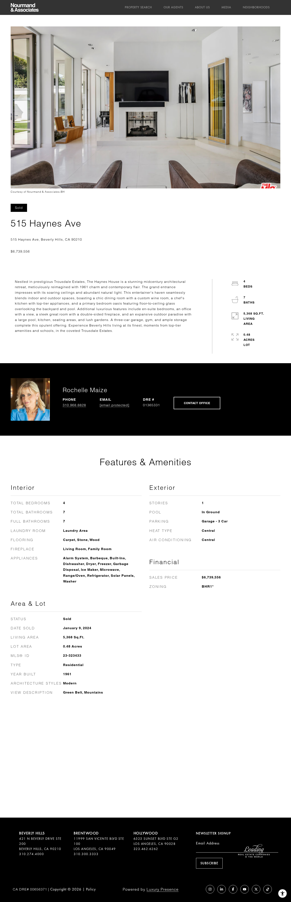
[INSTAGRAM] (210, 889)
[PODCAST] (198, 889)
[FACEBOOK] (233, 889)
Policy (91, 889)
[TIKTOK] (267, 889)
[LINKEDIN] (221, 889)
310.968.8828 (74, 405)
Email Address (207, 843)
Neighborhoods (256, 7)
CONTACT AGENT (197, 403)
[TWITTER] (256, 889)
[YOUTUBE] (244, 889)
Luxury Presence (163, 889)
